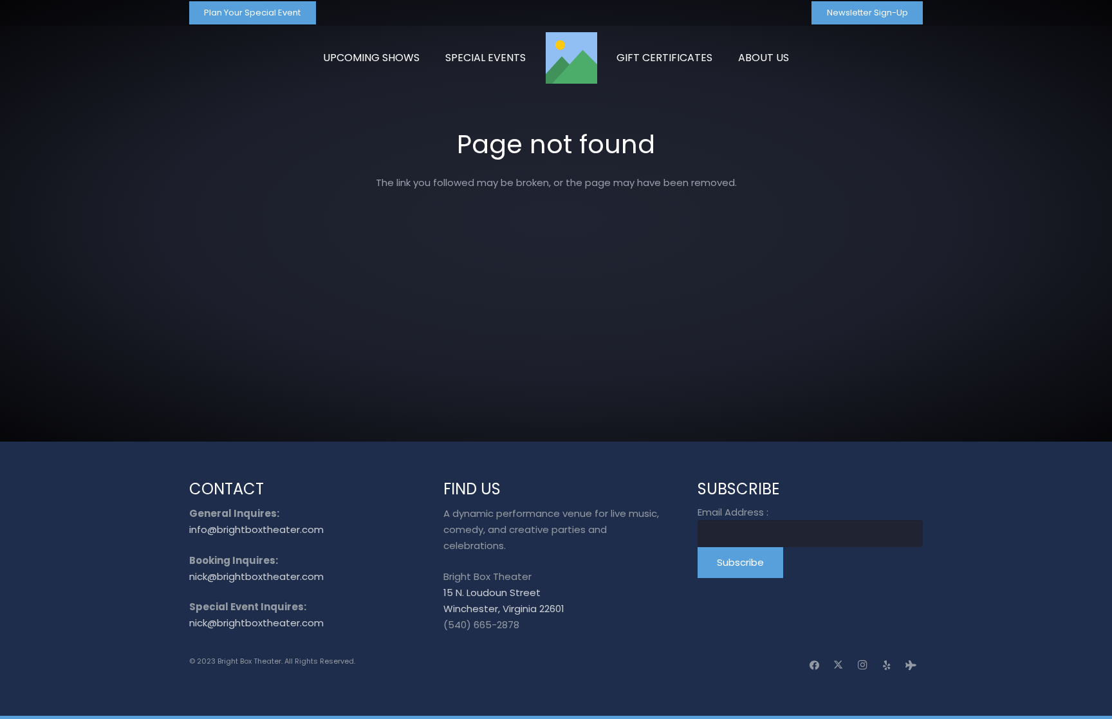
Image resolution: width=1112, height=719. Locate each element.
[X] (838, 665)
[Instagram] (863, 665)
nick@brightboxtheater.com (256, 576)
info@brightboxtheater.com (256, 529)
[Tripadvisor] (911, 665)
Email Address (733, 512)
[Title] (571, 58)
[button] (795, 58)
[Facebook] (814, 665)
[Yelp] (887, 665)
